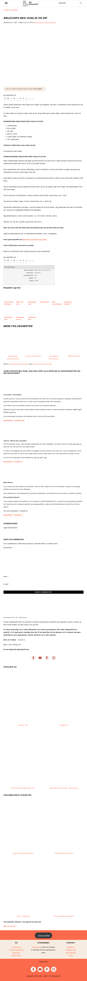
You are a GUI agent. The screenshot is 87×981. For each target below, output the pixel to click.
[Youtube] (40, 657)
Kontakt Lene (19, 420)
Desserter (14, 10)
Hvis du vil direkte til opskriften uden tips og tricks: (24, 88)
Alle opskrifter (71, 953)
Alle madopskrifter (15, 364)
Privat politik (16, 947)
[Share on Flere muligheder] (32, 99)
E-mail (6, 584)
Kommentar (8, 547)
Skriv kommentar (50, 22)
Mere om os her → (10, 926)
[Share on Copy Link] (29, 99)
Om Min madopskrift (16, 950)
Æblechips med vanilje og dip (42, 364)
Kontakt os (18, 461)
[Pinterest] (47, 657)
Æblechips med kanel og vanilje (34, 239)
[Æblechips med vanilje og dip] (40, 81)
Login (71, 955)
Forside (6, 10)
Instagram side (70, 950)
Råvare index (16, 955)
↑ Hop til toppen (43, 935)
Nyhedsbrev (8, 420)
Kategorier (16, 953)
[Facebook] (33, 657)
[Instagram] (53, 657)
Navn (5, 576)
